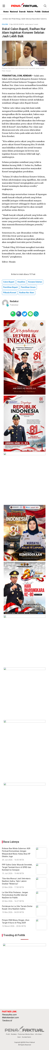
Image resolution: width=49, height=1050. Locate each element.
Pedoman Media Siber (26, 1034)
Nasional (14, 11)
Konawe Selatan (35, 282)
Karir (19, 1037)
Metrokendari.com (10, 1017)
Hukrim (30, 11)
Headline (21, 282)
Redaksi (14, 301)
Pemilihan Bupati (10, 287)
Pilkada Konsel (9, 292)
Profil (8, 1034)
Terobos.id (7, 1020)
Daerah (22, 11)
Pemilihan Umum (28, 287)
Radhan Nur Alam (26, 292)
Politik (38, 11)
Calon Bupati (8, 282)
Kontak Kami (26, 1037)
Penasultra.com (9, 1014)
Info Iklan (38, 1034)
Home (6, 11)
